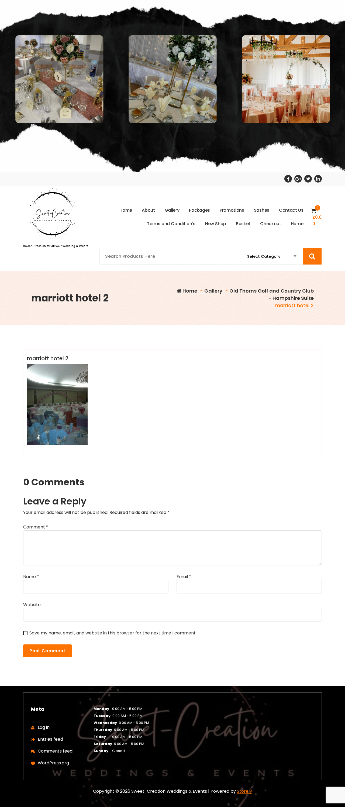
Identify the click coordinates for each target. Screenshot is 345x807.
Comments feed (55, 751)
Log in (44, 727)
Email (184, 577)
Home (189, 290)
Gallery (213, 290)
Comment (35, 527)
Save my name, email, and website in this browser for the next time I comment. (112, 633)
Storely (244, 791)
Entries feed (50, 739)
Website (32, 605)
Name (31, 577)
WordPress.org (53, 763)
